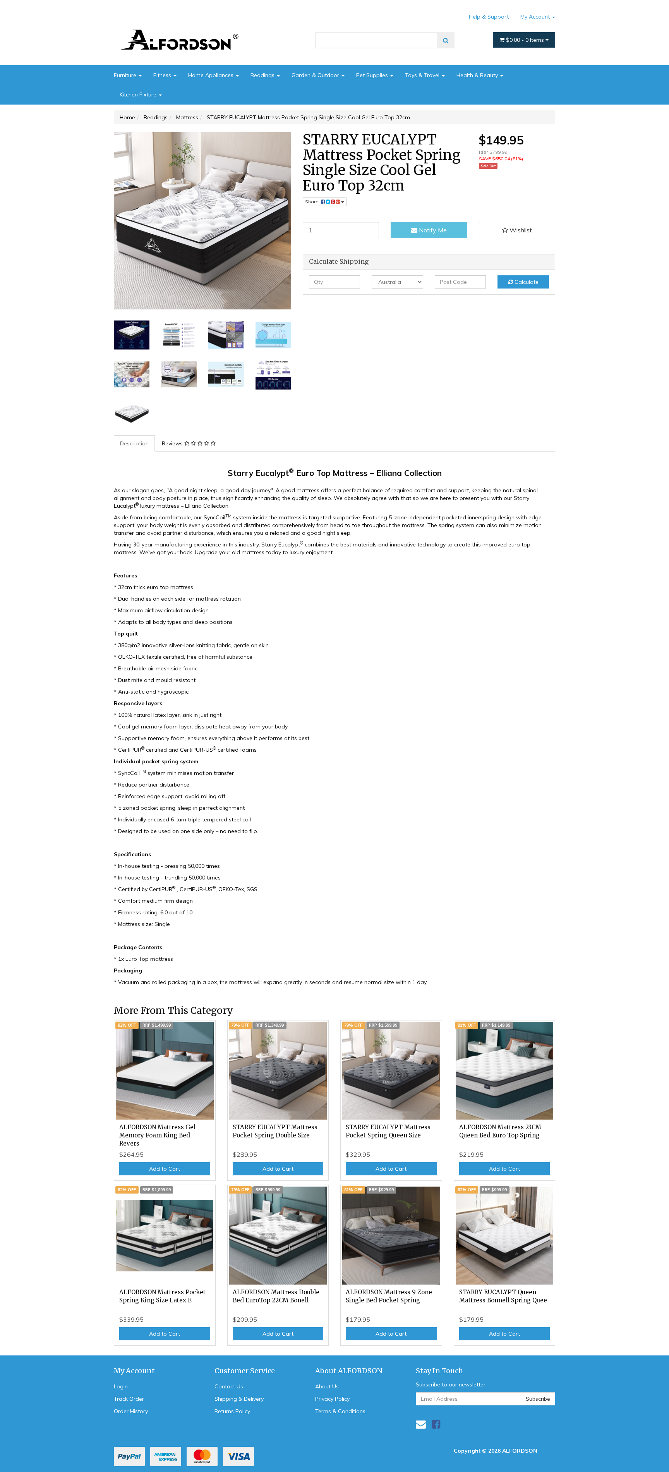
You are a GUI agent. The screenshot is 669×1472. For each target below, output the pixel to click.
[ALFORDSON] (183, 28)
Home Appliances (211, 75)
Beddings (263, 75)
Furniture (126, 75)
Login (121, 1386)
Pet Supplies (372, 75)
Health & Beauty (477, 75)
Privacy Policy (332, 1398)
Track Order (129, 1398)
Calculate (526, 281)
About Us (327, 1386)
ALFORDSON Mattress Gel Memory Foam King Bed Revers (157, 1135)
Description (134, 443)
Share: (313, 201)
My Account (535, 16)
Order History (131, 1411)
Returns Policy (232, 1411)
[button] (517, 230)
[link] (436, 1424)
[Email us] (421, 1424)
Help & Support (489, 16)
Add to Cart (164, 1168)
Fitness (163, 75)
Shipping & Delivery (239, 1398)
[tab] (135, 443)
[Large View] (131, 335)
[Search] (446, 40)
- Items (525, 39)
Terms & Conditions (340, 1411)
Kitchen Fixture (139, 94)
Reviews (173, 443)
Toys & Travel (423, 75)
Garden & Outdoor (316, 75)
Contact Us (228, 1386)
